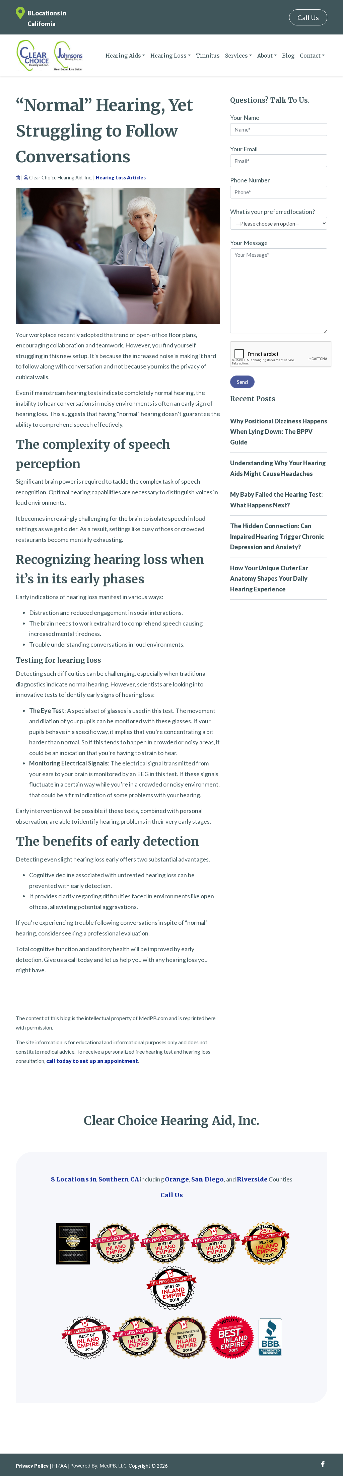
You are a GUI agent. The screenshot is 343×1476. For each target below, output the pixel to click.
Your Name (244, 117)
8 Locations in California (46, 18)
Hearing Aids (123, 55)
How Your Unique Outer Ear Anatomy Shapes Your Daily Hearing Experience (269, 578)
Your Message (249, 242)
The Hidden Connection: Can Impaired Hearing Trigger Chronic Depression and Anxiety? (277, 536)
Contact (310, 55)
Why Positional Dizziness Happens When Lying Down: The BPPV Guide (278, 431)
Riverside (252, 1179)
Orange (177, 1179)
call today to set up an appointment (92, 1061)
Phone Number (250, 180)
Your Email (244, 149)
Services (236, 55)
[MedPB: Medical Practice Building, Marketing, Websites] (99, 1466)
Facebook (323, 1464)
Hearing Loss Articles (121, 177)
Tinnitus (208, 55)
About (265, 55)
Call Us (308, 17)
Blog (288, 55)
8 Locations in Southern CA (95, 1179)
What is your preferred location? (272, 211)
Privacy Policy (32, 1466)
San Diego (207, 1179)
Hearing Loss (168, 55)
